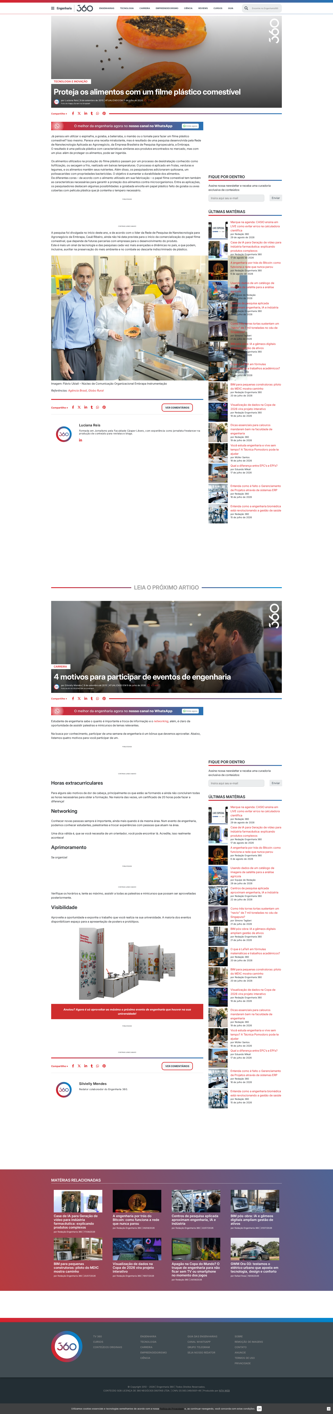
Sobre (239, 1336)
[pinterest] (104, 113)
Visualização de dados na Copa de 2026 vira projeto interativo (133, 1267)
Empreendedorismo (167, 8)
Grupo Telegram (198, 1347)
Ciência (188, 8)
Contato (241, 1347)
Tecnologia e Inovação (71, 81)
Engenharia (148, 1336)
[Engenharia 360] (75, 8)
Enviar (276, 198)
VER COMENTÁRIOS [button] (177, 407)
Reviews (203, 8)
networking (161, 721)
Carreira (144, 8)
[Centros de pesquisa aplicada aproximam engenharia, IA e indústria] (218, 311)
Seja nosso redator (201, 1352)
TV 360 (97, 1336)
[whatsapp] (85, 113)
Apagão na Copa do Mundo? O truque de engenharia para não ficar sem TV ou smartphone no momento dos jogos (196, 1269)
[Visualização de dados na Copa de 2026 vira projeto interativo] (218, 413)
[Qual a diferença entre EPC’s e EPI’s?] (218, 474)
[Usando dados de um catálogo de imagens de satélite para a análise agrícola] (218, 291)
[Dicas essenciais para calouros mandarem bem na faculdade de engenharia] (218, 433)
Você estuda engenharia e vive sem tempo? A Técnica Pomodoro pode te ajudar (254, 449)
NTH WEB (224, 1390)
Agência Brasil (77, 390)
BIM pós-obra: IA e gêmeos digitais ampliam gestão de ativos (252, 1220)
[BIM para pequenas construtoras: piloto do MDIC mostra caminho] (218, 392)
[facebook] (73, 113)
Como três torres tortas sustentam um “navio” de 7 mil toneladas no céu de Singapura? (254, 328)
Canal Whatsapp (199, 1341)
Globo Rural (96, 390)
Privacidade (243, 1363)
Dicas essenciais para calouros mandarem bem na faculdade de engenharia (251, 429)
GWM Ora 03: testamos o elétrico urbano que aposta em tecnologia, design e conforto (254, 1267)
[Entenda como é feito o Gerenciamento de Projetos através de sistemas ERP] (218, 494)
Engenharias (106, 8)
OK (259, 1408)
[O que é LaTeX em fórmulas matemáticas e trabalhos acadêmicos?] (218, 372)
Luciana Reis (89, 425)
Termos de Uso (245, 1357)
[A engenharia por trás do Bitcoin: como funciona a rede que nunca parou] (218, 271)
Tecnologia (127, 8)
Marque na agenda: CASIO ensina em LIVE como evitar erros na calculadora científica (255, 226)
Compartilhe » (59, 113)
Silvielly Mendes (93, 1084)
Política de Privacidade (172, 1408)
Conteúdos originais (107, 1347)
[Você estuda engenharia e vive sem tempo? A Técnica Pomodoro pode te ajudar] (218, 453)
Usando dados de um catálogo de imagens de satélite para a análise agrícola (252, 287)
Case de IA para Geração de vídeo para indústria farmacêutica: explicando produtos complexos (255, 246)
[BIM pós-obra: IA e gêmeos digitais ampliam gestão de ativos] (218, 352)
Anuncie (240, 1352)
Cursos (218, 8)
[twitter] (79, 113)
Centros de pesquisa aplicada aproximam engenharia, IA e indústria (195, 1220)
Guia (230, 8)
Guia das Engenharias (202, 1336)
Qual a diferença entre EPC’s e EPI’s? (254, 465)
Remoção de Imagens (249, 1341)
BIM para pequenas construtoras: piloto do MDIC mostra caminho (76, 1267)
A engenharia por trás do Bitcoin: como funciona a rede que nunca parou (136, 1220)
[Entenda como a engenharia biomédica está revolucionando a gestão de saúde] (218, 514)
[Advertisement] (127, 212)
